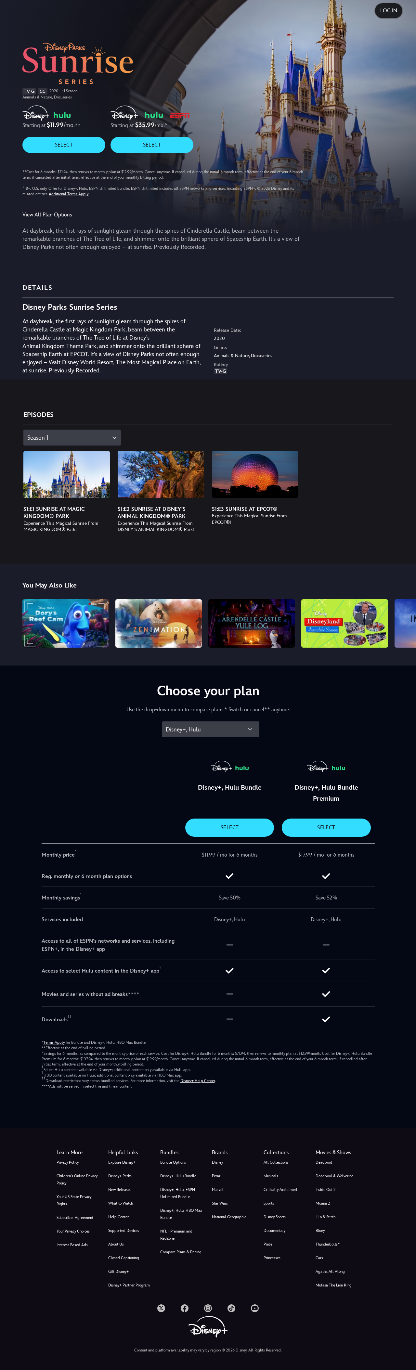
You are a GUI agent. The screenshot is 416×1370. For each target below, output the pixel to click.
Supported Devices (123, 1230)
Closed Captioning (123, 1258)
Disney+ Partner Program (129, 1285)
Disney (217, 1162)
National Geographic (229, 1217)
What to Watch (120, 1203)
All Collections (276, 1162)
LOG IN (388, 10)
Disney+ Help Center (197, 1081)
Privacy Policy (68, 1162)
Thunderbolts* (328, 1244)
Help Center (118, 1217)
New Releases (119, 1189)
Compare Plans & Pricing (181, 1252)
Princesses (272, 1258)
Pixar (216, 1176)
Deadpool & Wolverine (334, 1176)
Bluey (320, 1230)
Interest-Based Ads (72, 1245)
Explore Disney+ (122, 1162)
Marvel (218, 1189)
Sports (269, 1203)
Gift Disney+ (118, 1271)
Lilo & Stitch (325, 1217)
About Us (116, 1244)
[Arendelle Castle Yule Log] (251, 623)
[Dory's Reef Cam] (65, 623)
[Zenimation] (158, 623)
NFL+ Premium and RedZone (176, 1235)
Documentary (274, 1230)
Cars (319, 1258)
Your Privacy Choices (73, 1231)
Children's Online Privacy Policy (77, 1179)
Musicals (271, 1176)
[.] (161, 1308)
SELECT (64, 145)
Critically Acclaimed (280, 1189)
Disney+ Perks (120, 1176)
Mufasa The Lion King (334, 1285)
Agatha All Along (330, 1271)
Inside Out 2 (325, 1189)
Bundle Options (173, 1162)
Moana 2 (323, 1203)
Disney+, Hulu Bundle (178, 1176)
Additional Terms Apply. (69, 194)
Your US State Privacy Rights (74, 1200)
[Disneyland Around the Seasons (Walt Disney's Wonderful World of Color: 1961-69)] (344, 623)
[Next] (403, 622)
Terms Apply (54, 1042)
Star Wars (220, 1203)
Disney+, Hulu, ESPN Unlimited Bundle (177, 1193)
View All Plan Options (47, 215)
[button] (130, 1152)
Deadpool (324, 1162)
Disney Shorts (275, 1217)
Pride (268, 1244)
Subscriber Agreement (75, 1217)
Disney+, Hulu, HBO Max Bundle (181, 1214)
